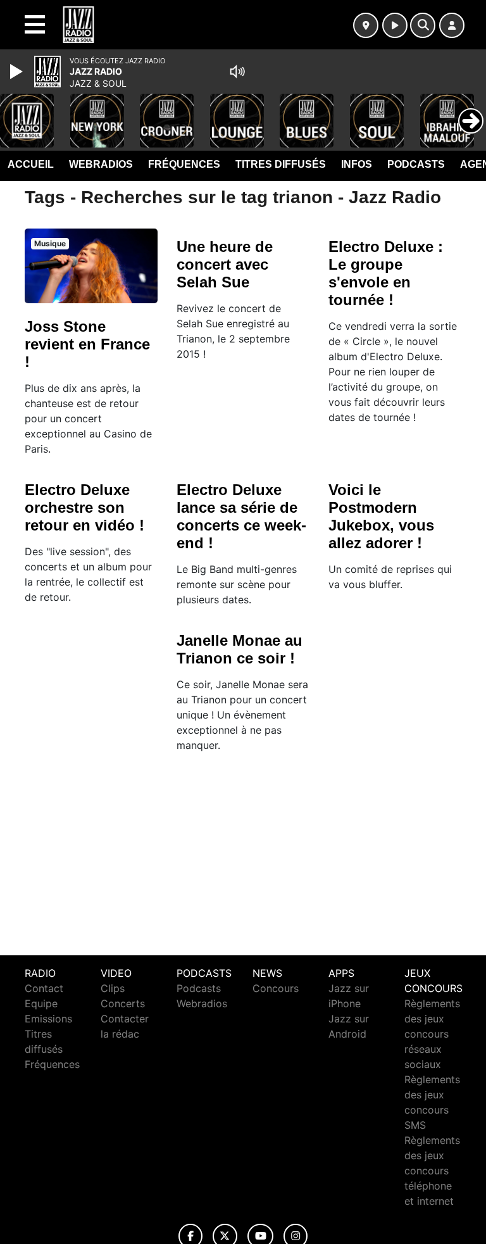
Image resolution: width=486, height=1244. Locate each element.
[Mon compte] (451, 25)
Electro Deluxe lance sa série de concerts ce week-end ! (241, 516)
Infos (356, 164)
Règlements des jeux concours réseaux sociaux (432, 1034)
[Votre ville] (365, 25)
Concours (275, 988)
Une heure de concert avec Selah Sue (225, 264)
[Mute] (237, 71)
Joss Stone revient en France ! (87, 344)
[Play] (17, 71)
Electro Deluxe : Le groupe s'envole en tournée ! (385, 273)
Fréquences (184, 164)
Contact (44, 988)
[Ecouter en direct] (395, 25)
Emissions (48, 1018)
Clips (113, 988)
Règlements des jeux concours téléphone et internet (432, 1170)
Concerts (123, 1003)
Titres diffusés (280, 164)
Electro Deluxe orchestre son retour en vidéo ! (84, 507)
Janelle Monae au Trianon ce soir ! (239, 649)
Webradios (101, 164)
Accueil (31, 164)
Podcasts (416, 164)
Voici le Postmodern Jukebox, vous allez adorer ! (381, 516)
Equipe (41, 1003)
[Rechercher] (422, 25)
